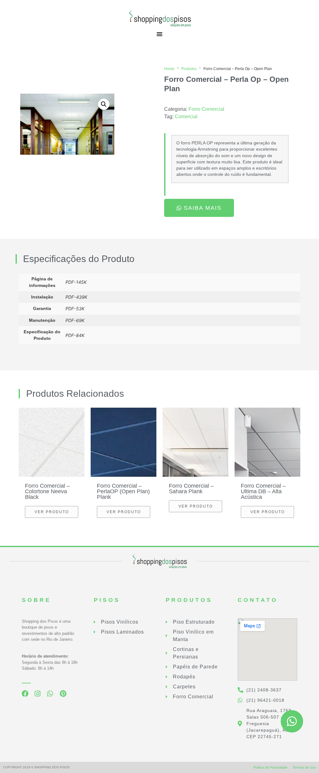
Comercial (186, 116)
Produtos (189, 69)
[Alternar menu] (159, 34)
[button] (103, 104)
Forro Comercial (206, 109)
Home (169, 69)
